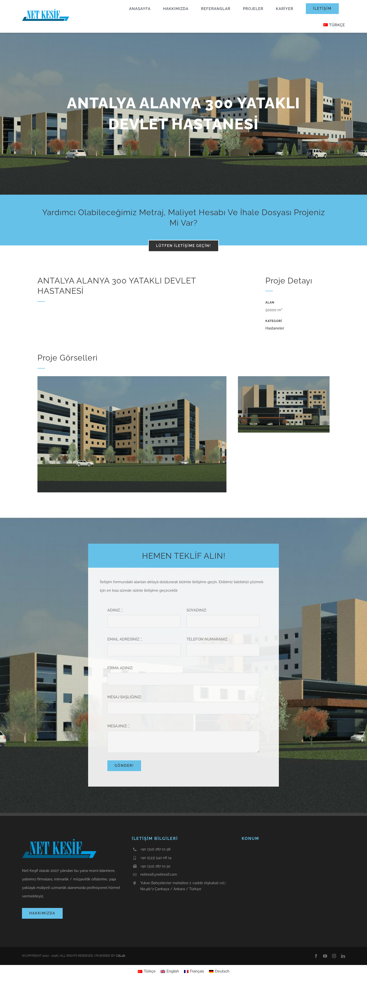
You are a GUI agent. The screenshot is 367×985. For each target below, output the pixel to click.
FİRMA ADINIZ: (120, 668)
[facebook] (316, 956)
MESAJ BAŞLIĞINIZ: (124, 697)
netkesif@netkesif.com (158, 874)
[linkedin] (343, 956)
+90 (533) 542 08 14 (156, 858)
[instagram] (334, 956)
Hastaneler (274, 328)
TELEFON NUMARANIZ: (207, 639)
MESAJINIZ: (118, 726)
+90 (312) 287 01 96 (155, 849)
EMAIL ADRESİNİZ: (124, 639)
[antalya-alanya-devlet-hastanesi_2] (131, 378)
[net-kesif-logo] (45, 9)
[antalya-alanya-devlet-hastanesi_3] (284, 378)
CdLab (120, 955)
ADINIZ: (115, 610)
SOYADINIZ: (196, 610)
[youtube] (325, 956)
